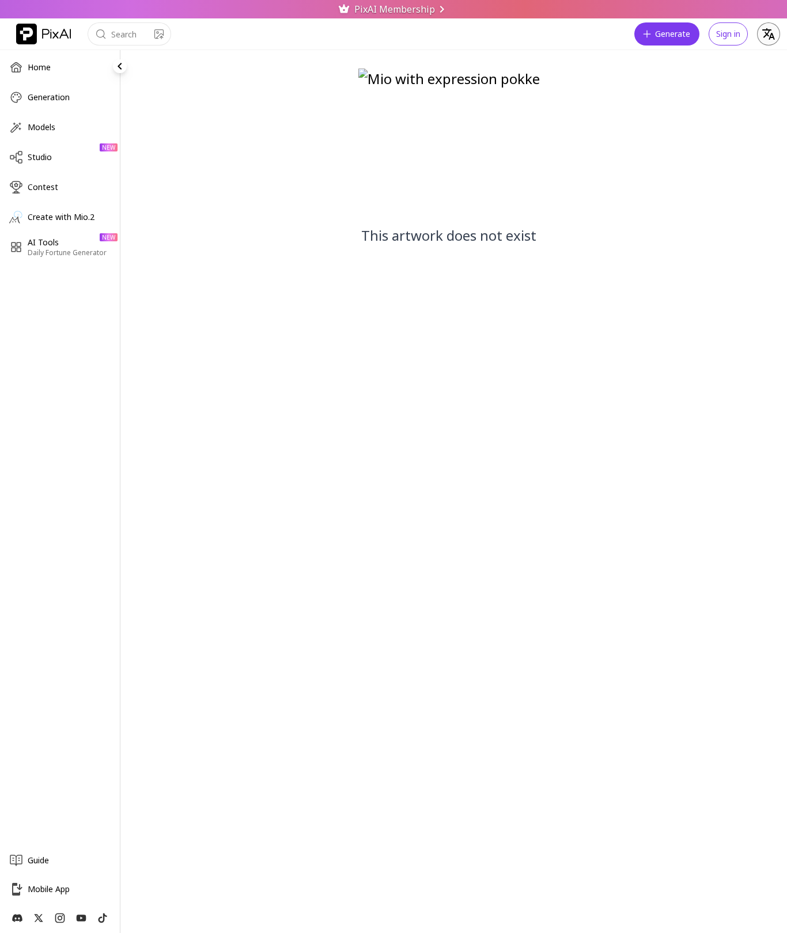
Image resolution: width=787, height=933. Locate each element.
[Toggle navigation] (120, 66)
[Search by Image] (159, 34)
